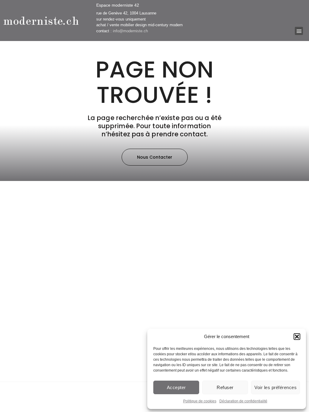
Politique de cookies (199, 401)
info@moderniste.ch (130, 31)
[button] (297, 337)
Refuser (225, 387)
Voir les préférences (275, 387)
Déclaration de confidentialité (243, 401)
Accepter (176, 387)
